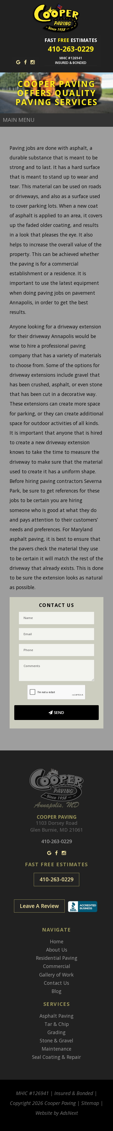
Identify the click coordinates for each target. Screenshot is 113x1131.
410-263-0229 (56, 879)
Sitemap (90, 1103)
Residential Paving (56, 958)
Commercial (56, 966)
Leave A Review (39, 906)
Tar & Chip (56, 1024)
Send (58, 712)
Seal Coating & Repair (56, 1057)
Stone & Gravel (56, 1040)
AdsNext (69, 1113)
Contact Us (56, 983)
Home (56, 941)
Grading (56, 1032)
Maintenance (56, 1048)
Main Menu (19, 119)
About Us (56, 949)
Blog (56, 991)
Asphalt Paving (56, 1015)
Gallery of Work (56, 974)
